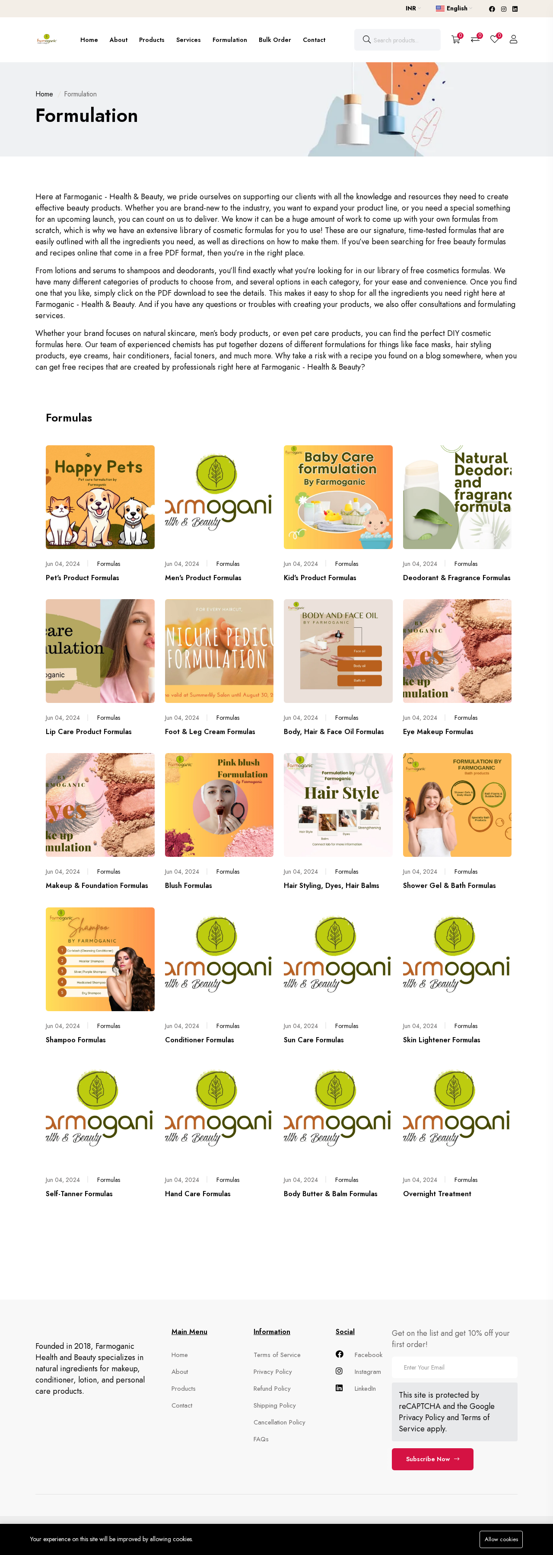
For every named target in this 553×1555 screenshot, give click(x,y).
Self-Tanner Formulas (79, 1194)
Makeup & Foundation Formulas (97, 886)
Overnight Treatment (437, 1194)
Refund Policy (272, 1388)
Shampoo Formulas (76, 1040)
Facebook (367, 1355)
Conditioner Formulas (199, 1040)
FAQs (261, 1439)
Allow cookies (501, 1539)
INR (412, 8)
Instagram (367, 1371)
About (118, 39)
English (457, 8)
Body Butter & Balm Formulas (331, 1194)
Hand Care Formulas (198, 1194)
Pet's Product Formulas (82, 578)
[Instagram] (504, 9)
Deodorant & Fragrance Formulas (457, 578)
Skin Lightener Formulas (441, 1040)
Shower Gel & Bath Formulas (449, 886)
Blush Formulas (188, 886)
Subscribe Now (428, 1459)
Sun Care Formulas (314, 1040)
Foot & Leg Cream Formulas (210, 732)
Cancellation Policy (279, 1422)
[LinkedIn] (515, 9)
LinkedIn (364, 1388)
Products (152, 39)
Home (89, 39)
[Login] (514, 39)
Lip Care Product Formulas (89, 732)
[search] (367, 39)
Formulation (230, 39)
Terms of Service (277, 1355)
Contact (314, 39)
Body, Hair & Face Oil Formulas (334, 732)
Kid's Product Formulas (320, 578)
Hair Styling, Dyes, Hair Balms (331, 886)
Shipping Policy (275, 1405)
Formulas (108, 563)
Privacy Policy (273, 1371)
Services (188, 39)
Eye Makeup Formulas (438, 732)
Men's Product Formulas (203, 578)
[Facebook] (493, 9)
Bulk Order (275, 39)
